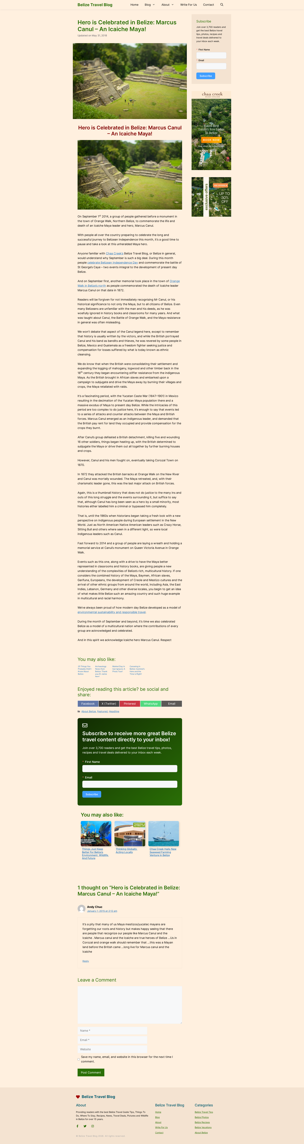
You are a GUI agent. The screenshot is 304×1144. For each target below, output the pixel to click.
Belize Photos (202, 1117)
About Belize (88, 711)
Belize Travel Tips (204, 1112)
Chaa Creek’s (114, 253)
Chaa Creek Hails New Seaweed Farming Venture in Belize (163, 852)
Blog (148, 4)
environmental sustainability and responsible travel (112, 612)
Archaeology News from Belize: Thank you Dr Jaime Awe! (101, 671)
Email (88, 777)
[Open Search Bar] (221, 4)
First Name (92, 761)
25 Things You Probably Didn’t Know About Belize (84, 670)
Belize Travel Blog (95, 4)
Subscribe (92, 794)
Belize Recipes (202, 1122)
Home (134, 4)
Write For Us (188, 4)
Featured (102, 711)
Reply (85, 961)
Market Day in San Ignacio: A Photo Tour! (118, 669)
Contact (208, 4)
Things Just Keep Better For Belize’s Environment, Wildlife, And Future (95, 853)
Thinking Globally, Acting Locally (126, 850)
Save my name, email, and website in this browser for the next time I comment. (127, 1059)
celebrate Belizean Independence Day (112, 262)
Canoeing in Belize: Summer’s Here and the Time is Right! (137, 670)
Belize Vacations (203, 1127)
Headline (114, 711)
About (166, 4)
